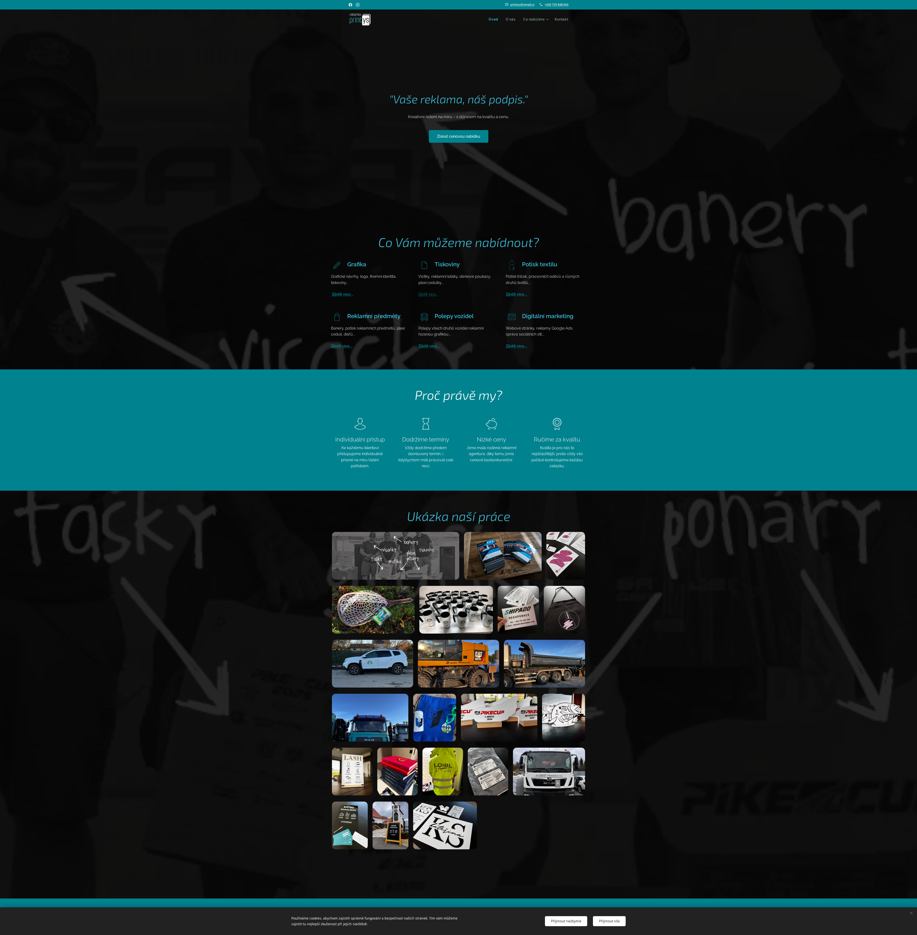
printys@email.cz (522, 4)
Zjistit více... (342, 294)
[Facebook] (350, 5)
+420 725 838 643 (556, 4)
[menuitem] (494, 19)
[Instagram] (358, 5)
